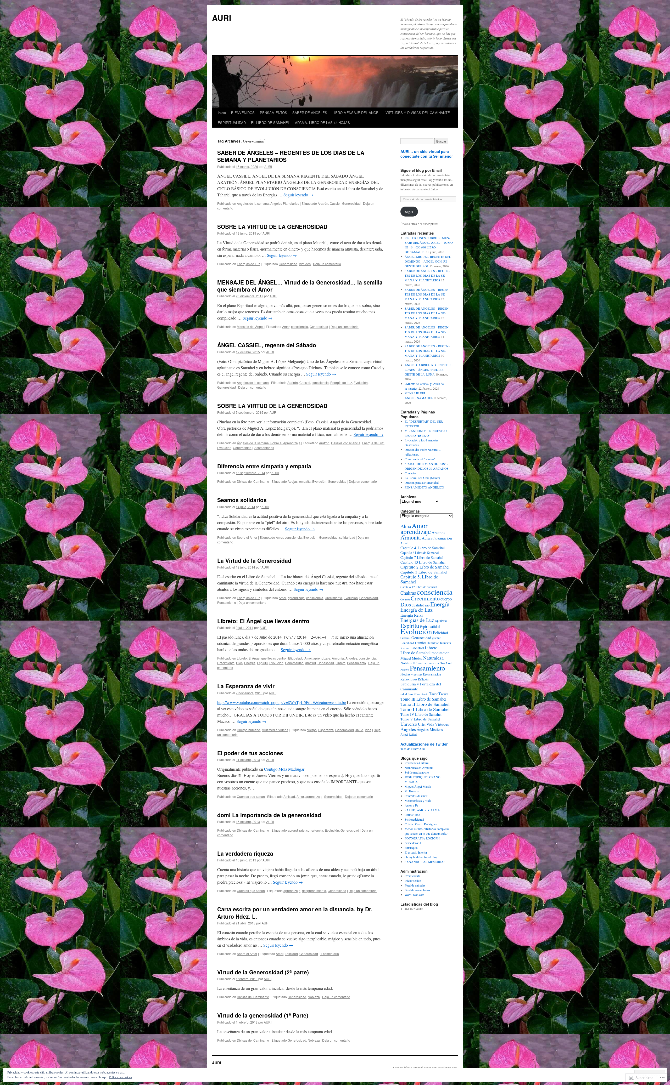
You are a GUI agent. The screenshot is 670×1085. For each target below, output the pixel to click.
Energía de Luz (341, 382)
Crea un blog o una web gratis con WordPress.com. (425, 1067)
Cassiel (335, 203)
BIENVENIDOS (243, 112)
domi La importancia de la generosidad (269, 815)
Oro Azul (445, 663)
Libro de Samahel (415, 653)
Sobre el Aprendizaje (285, 443)
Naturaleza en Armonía (419, 767)
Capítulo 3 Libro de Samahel (423, 572)
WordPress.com (414, 895)
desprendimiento (314, 890)
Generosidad (351, 203)
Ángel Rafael (408, 734)
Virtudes (305, 264)
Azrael (404, 543)
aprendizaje (296, 597)
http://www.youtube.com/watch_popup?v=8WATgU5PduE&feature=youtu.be (281, 702)
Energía (249, 663)
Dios (239, 663)
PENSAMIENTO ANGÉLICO (424, 487)
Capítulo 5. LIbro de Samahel (419, 579)
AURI (221, 17)
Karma (405, 648)
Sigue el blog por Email (421, 170)
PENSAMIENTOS (273, 112)
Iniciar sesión (413, 880)
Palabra (404, 669)
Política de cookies (120, 1077)
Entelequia (411, 847)
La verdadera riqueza (245, 853)
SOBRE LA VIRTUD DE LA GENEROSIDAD (272, 226)
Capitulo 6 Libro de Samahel (419, 552)
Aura (426, 538)
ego (427, 605)
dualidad (418, 605)
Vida (368, 730)
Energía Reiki (411, 615)
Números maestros (426, 663)
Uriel (422, 724)
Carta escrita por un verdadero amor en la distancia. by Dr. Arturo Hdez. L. (294, 912)
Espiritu (262, 663)
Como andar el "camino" (420, 459)
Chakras (408, 592)
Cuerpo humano (248, 730)
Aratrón (323, 203)
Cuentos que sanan (251, 796)
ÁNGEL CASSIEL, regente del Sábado (266, 345)
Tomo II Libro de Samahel (425, 704)
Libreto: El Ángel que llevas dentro (263, 621)
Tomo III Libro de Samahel (423, 699)
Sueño (424, 694)
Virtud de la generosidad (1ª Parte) (262, 1015)
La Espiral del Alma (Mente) (422, 478)
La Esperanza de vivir (246, 686)
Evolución (361, 382)
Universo (408, 724)
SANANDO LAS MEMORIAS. (425, 862)
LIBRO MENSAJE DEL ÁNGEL (356, 112)
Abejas (293, 481)
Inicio (222, 112)
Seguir (409, 211)
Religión (423, 679)
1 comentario (329, 953)
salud (359, 730)
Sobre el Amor (247, 537)
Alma (405, 526)
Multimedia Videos (275, 730)
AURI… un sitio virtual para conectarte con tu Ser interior (426, 154)
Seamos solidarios (242, 500)
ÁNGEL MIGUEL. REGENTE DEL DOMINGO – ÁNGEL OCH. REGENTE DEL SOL (428, 261)
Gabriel (405, 638)
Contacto (410, 473)
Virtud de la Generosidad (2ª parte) (263, 972)
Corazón (405, 599)
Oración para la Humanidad (422, 482)
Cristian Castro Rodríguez (421, 824)
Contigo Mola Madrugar (284, 769)
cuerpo (312, 730)
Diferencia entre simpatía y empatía (264, 466)
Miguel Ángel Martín (418, 786)
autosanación (441, 538)
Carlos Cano (412, 815)
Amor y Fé (411, 805)
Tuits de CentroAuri (412, 749)
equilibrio (441, 621)
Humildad (433, 643)
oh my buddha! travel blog (421, 857)
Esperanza (326, 730)
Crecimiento (333, 597)
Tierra (443, 693)
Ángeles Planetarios (284, 203)
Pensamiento (226, 602)
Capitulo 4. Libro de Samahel (422, 547)
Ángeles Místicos (430, 729)
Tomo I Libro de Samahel (425, 709)
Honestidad (325, 663)
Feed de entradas (415, 885)
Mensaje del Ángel (250, 326)
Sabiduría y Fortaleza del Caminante (420, 686)
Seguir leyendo (298, 194)
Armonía (338, 658)
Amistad (289, 796)
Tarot (433, 693)
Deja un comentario (327, 264)
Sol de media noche (417, 772)
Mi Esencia (411, 791)
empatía (305, 481)
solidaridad (347, 537)
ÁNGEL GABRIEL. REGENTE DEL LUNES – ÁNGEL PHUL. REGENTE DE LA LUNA (428, 369)
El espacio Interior (416, 852)
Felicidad (291, 953)
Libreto (340, 663)
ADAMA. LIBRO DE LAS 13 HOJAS (322, 122)
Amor (285, 326)
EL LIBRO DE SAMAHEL (270, 122)
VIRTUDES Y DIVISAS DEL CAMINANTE (418, 112)
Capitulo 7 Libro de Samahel (421, 557)
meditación (441, 652)
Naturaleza (433, 658)
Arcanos (438, 532)
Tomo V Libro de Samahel (420, 719)
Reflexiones (408, 679)
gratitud (310, 663)
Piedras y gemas (411, 674)
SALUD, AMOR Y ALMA (422, 810)
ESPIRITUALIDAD (232, 122)
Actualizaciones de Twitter (424, 744)
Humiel (420, 642)
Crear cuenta (412, 876)
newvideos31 (413, 843)
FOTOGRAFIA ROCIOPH (422, 838)
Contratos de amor (416, 796)
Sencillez (414, 694)
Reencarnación (432, 674)
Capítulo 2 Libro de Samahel (425, 567)
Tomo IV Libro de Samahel (421, 714)
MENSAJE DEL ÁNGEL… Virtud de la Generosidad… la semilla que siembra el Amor (300, 285)
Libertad (417, 647)
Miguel (405, 658)
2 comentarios (264, 447)
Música (417, 658)
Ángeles (351, 658)
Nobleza (314, 997)
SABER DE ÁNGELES (309, 112)
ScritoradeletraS (414, 819)
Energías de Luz (248, 264)
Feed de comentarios (417, 890)
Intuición (445, 643)
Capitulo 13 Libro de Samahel (422, 562)
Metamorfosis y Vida (418, 800)
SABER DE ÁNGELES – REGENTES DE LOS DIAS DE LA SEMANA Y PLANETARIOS (290, 156)
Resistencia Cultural (417, 763)
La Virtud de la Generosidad (254, 560)
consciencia (299, 326)
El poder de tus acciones (250, 753)
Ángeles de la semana (253, 203)
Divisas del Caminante (253, 481)
